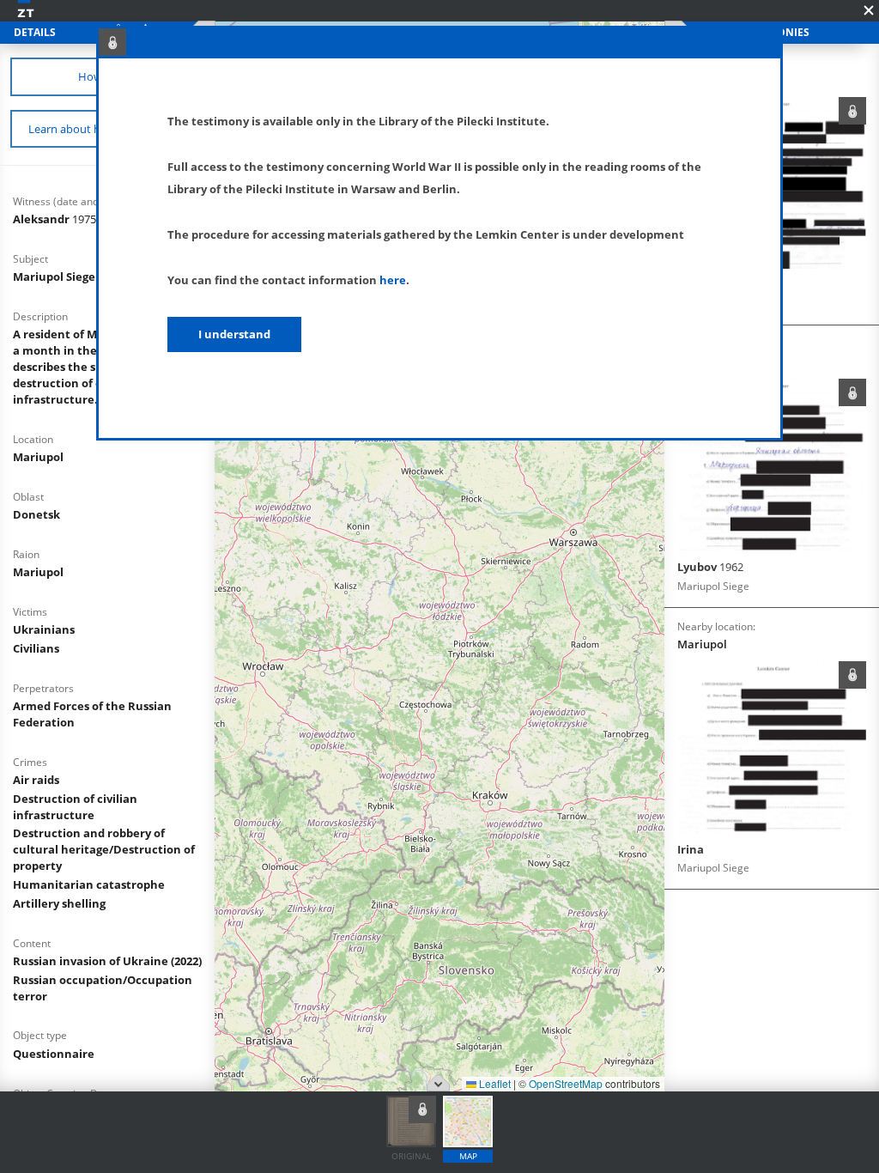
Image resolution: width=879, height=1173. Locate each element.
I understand (234, 334)
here (392, 280)
